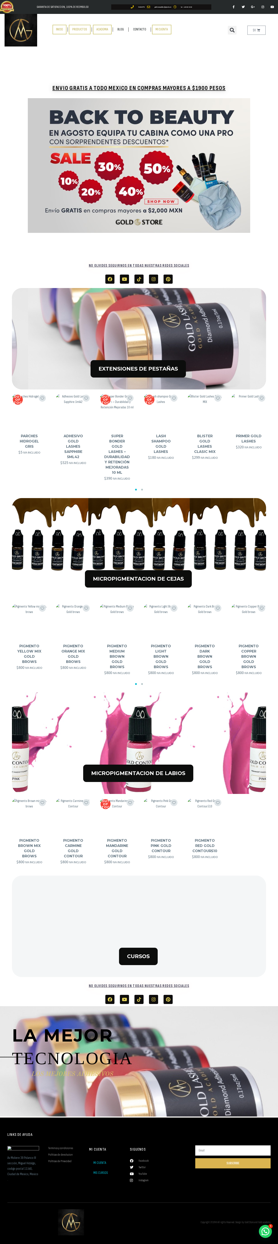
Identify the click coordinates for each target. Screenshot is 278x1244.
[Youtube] (124, 279)
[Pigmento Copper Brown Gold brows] (248, 621)
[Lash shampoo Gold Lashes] (161, 411)
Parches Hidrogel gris (29, 441)
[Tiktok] (139, 279)
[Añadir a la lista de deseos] (42, 398)
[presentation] (9, 439)
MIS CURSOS (100, 1173)
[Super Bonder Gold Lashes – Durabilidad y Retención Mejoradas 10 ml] (117, 411)
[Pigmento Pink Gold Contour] (161, 815)
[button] (232, 30)
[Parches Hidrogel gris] (29, 411)
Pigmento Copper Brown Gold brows (249, 656)
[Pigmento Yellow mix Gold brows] (29, 621)
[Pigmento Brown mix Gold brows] (29, 815)
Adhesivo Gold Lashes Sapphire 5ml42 (73, 446)
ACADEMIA (102, 29)
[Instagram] (153, 279)
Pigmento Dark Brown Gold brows (205, 656)
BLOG (120, 29)
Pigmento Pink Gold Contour (161, 845)
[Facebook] (109, 279)
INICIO (59, 29)
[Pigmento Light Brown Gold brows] (161, 621)
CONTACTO (139, 29)
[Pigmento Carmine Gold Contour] (73, 815)
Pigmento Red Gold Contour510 (204, 845)
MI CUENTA (162, 29)
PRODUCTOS (79, 29)
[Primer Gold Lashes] (248, 411)
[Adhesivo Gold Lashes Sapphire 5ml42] (73, 411)
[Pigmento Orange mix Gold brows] (73, 621)
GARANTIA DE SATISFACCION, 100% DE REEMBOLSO (63, 7)
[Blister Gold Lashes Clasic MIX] (204, 411)
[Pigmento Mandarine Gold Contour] (117, 815)
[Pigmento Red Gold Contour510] (204, 815)
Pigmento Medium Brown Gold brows (117, 656)
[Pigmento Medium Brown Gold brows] (117, 621)
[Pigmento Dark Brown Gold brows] (204, 621)
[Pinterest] (168, 279)
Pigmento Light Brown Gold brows (161, 656)
